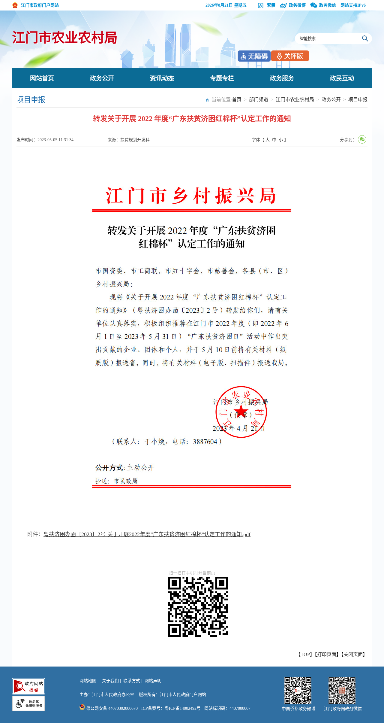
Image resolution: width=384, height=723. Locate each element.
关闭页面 (353, 654)
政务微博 (297, 5)
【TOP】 (305, 654)
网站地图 (88, 681)
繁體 (271, 5)
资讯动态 (162, 78)
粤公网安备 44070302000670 (111, 708)
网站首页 (42, 78)
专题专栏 (222, 78)
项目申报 (358, 99)
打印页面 (326, 654)
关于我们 (110, 681)
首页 (237, 99)
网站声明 (153, 681)
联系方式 (131, 681)
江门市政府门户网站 (40, 5)
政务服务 (282, 78)
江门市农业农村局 (65, 38)
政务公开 (102, 78)
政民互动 (342, 78)
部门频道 (258, 99)
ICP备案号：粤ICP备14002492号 (171, 708)
